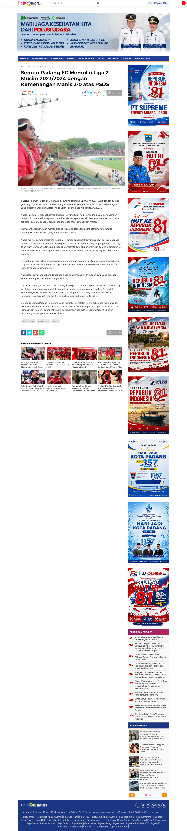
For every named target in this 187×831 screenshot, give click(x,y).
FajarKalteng (104, 823)
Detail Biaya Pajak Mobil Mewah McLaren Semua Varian (150, 700)
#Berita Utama (28, 321)
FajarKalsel (118, 823)
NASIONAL (113, 58)
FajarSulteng (139, 820)
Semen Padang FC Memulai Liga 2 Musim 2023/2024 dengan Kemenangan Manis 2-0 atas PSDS (65, 78)
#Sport (55, 321)
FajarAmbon (64, 823)
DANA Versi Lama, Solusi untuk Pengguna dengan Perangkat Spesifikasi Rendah (149, 665)
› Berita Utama (33, 66)
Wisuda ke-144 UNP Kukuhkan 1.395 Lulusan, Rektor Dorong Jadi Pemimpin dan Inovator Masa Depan (146, 762)
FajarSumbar (28, 816)
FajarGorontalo (48, 823)
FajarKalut (77, 823)
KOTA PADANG (142, 58)
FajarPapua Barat (119, 826)
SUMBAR (126, 58)
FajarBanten (27, 820)
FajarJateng (65, 820)
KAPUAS (71, 58)
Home (23, 66)
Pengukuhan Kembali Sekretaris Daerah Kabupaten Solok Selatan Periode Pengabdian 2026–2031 (147, 736)
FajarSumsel (110, 816)
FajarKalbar (90, 823)
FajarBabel (158, 816)
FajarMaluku (75, 826)
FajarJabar (52, 820)
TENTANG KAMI (40, 58)
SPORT (101, 58)
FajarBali (62, 826)
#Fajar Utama (43, 321)
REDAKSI (24, 58)
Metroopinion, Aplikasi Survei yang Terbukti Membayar (149, 693)
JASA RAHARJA (87, 58)
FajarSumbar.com (149, 812)
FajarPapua (102, 826)
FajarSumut (55, 816)
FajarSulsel (32, 823)
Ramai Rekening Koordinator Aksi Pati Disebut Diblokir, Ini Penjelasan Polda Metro (153, 785)
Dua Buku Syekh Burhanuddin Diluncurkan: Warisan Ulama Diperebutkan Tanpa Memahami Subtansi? (147, 775)
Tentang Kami (41, 812)
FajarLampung (143, 816)
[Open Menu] (184, 3)
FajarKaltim (132, 823)
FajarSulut (111, 820)
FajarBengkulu (126, 816)
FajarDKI (40, 820)
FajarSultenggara (156, 820)
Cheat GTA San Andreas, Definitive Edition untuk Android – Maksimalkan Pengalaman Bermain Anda (151, 685)
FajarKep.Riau (70, 816)
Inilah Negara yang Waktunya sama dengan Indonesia (149, 638)
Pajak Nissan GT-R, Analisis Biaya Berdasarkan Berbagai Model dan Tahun (150, 707)
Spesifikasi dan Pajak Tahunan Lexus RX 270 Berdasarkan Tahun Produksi (150, 716)
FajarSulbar (124, 820)
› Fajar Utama (44, 66)
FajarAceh (42, 816)
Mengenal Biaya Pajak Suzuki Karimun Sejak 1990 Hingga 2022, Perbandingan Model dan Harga (150, 674)
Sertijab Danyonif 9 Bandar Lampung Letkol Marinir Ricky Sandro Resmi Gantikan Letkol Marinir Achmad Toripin (149, 647)
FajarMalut (88, 826)
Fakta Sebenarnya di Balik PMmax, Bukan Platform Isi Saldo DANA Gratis (150, 657)
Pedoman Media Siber (64, 812)
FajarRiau (84, 816)
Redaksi (26, 812)
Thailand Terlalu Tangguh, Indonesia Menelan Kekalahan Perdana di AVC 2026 (152, 748)
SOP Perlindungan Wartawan (96, 812)
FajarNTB (144, 823)
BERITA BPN (57, 58)
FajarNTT (155, 823)
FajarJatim (79, 820)
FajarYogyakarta (95, 820)
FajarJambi (97, 816)
